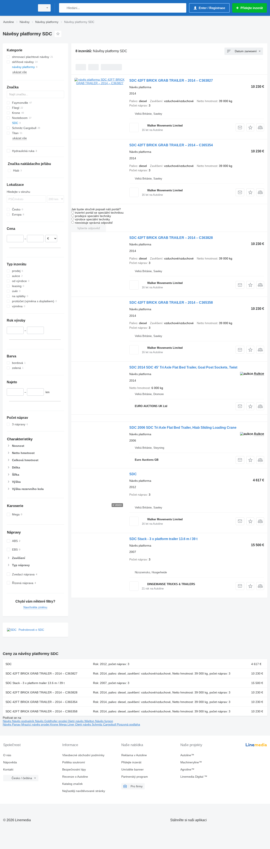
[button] (250, 127)
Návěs (7, 721)
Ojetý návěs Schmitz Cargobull (96, 724)
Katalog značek (72, 783)
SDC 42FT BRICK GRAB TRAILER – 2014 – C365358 (171, 302)
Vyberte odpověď (88, 228)
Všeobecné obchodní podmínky (83, 755)
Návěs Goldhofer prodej (51, 721)
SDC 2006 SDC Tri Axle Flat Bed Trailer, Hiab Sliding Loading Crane (182, 427)
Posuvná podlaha (128, 724)
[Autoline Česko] (18, 8)
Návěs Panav (12, 724)
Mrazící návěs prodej (35, 724)
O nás (7, 755)
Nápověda (10, 762)
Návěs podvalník (23, 721)
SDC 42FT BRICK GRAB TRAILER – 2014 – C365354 (171, 145)
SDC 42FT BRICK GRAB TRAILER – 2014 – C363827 (171, 80)
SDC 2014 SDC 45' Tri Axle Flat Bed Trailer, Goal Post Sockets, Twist (183, 367)
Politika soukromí (73, 762)
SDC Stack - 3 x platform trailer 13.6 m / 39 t (163, 539)
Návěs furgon (104, 721)
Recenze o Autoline (75, 776)
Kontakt (8, 769)
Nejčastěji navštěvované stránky (83, 791)
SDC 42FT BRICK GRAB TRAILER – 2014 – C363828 (171, 238)
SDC (133, 474)
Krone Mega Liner (62, 724)
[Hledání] (63, 8)
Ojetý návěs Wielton (81, 721)
